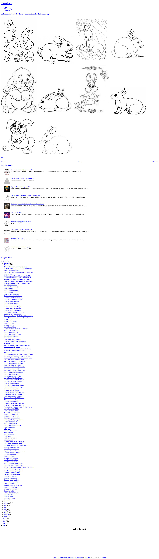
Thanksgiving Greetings (10, 321)
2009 (4, 520)
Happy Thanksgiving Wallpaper (12, 334)
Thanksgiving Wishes (9, 323)
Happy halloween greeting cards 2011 (21, 187)
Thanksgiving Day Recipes (11, 416)
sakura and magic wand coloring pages (21, 246)
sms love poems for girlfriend (11, 294)
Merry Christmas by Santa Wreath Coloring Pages (17, 345)
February (6, 514)
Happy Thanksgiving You (10, 421)
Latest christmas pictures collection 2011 (14, 367)
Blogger (104, 557)
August (6, 503)
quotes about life (8, 432)
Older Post (155, 162)
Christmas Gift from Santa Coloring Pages (15, 341)
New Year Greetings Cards (11, 460)
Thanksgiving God (9, 319)
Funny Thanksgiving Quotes (11, 270)
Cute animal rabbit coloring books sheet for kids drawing (25, 14)
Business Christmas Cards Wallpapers (14, 403)
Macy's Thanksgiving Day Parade (13, 485)
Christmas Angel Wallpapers (11, 383)
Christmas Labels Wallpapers (11, 390)
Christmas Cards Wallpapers (11, 301)
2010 (4, 518)
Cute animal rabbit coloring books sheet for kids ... (17, 445)
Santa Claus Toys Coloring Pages (12, 314)
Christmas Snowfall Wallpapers (12, 452)
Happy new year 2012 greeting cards (13, 463)
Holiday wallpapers (9, 483)
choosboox (6, 3)
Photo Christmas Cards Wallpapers (13, 396)
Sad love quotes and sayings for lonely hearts (22, 169)
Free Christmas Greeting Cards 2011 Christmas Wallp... (18, 316)
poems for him (8, 352)
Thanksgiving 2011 (9, 491)
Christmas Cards (8, 494)
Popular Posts (6, 165)
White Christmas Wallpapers (11, 449)
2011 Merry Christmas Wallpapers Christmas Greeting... (18, 467)
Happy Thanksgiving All (10, 423)
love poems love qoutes (10, 430)
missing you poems (9, 343)
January (6, 516)
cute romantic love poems (10, 454)
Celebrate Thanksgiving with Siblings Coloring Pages (18, 268)
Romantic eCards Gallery (17, 238)
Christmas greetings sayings (11, 480)
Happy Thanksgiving (9, 427)
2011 (4, 261)
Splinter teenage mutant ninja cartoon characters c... (17, 279)
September (7, 502)
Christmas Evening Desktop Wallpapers (14, 385)
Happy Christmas (8, 292)
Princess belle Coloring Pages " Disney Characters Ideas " (26, 195)
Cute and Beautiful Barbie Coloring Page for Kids (17, 356)
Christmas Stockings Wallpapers (12, 308)
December (7, 263)
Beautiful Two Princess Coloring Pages (14, 350)
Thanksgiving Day (9, 325)
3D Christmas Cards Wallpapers (12, 399)
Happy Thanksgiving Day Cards (12, 374)
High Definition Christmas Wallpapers (14, 450)
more (2, 157)
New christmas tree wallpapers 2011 (13, 363)
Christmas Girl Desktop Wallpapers (13, 381)
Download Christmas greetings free (13, 469)
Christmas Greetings (9, 498)
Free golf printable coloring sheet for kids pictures (17, 317)
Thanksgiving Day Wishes (11, 458)
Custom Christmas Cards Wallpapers (13, 394)
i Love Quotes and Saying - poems (13, 443)
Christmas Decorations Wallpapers (13, 296)
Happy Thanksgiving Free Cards (12, 425)
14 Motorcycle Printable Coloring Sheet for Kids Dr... (18, 277)
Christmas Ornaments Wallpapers (12, 305)
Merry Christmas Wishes (10, 285)
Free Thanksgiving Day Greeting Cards (14, 370)
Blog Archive (6, 258)
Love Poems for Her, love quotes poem (14, 312)
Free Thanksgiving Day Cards (12, 412)
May (5, 509)
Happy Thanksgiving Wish (11, 332)
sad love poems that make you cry (13, 365)
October (6, 500)
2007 (4, 523)
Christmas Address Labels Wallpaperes (14, 392)
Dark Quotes (7, 436)
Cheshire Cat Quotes (16, 212)
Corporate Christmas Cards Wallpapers (14, 398)
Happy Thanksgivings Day (11, 330)
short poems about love (10, 438)
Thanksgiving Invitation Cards (12, 418)
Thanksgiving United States (11, 489)
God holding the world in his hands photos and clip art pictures (27, 204)
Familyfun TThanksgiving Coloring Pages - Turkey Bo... (19, 281)
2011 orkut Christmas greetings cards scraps (15, 266)
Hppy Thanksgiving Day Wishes (12, 376)
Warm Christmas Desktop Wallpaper (13, 387)
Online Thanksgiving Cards (11, 410)
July (5, 505)
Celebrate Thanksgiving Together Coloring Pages (17, 283)
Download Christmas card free (12, 472)
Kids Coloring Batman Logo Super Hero (21, 229)
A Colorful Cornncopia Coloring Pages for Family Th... (18, 272)
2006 (4, 525)
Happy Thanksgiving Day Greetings (13, 378)
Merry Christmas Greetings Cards (13, 286)
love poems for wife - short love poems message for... (18, 358)
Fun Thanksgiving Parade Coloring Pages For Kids (17, 276)
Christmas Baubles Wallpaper (11, 447)
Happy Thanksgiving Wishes (11, 409)
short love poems (8, 440)
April (5, 511)
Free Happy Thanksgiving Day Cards (14, 420)
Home (79, 162)
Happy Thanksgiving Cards (11, 336)
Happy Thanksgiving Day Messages (13, 372)
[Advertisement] (14, 543)
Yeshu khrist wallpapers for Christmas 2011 (15, 361)
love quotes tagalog (9, 434)
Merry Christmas (8, 288)
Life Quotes (7, 429)
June (5, 507)
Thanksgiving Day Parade (11, 487)
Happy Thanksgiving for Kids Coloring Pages (16, 328)
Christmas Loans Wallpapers (11, 389)
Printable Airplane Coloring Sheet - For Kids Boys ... (18, 407)
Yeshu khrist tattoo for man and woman (14, 359)
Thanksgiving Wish (9, 338)
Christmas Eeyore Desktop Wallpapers (14, 379)
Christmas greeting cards (10, 476)
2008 (4, 522)
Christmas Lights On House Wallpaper (14, 441)
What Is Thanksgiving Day (11, 492)
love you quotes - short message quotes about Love (17, 348)
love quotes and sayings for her (12, 347)
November (7, 265)
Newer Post (4, 162)
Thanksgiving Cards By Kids (11, 414)
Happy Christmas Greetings (11, 290)
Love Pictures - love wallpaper (12, 339)
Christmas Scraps (8, 274)
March (6, 512)
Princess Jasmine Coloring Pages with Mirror (22, 178)
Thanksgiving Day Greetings (11, 368)
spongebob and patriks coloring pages (21, 221)
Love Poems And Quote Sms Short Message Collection (18, 354)
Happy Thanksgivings (10, 327)
